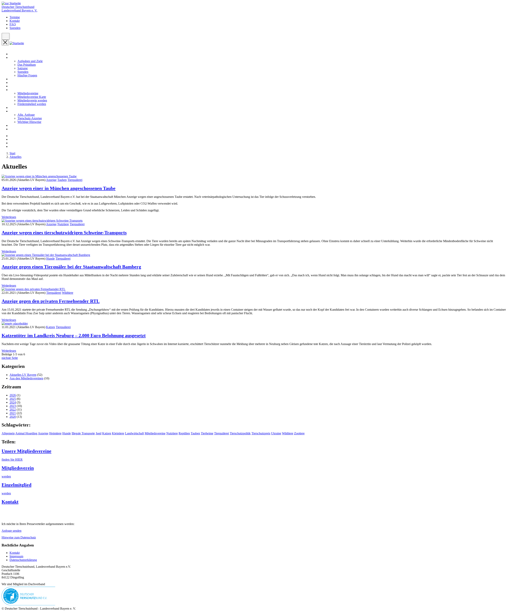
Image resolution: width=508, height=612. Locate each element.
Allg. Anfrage (26, 114)
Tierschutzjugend (20, 129)
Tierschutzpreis (260, 433)
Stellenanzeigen (19, 125)
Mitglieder (16, 89)
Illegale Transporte (83, 433)
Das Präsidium (26, 64)
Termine (15, 17)
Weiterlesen (9, 217)
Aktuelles (15, 79)
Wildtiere (67, 292)
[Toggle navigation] (6, 36)
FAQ (13, 24)
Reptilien (184, 433)
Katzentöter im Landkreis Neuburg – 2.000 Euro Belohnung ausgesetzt (74, 335)
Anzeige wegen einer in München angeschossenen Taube (58, 188)
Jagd (98, 433)
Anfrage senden (11, 530)
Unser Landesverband (23, 57)
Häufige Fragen (27, 75)
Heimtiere (55, 433)
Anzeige (51, 180)
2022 (13, 409)
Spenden (15, 28)
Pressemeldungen (20, 82)
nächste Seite (10, 358)
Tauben (62, 180)
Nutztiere (63, 224)
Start (12, 54)
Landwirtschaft (134, 433)
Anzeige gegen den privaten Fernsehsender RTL (51, 301)
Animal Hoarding (26, 433)
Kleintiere (118, 433)
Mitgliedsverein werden (32, 100)
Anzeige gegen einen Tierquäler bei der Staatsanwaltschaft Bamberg (71, 266)
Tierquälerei (74, 180)
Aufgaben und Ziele (30, 61)
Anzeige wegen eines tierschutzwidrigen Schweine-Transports (64, 232)
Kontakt (15, 20)
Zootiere (299, 433)
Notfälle (15, 107)
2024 (13, 402)
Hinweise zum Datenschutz (19, 537)
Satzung (22, 68)
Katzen (50, 327)
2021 (13, 413)
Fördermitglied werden (31, 104)
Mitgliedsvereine (27, 93)
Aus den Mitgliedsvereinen (26, 378)
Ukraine (276, 433)
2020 (13, 416)
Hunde (50, 258)
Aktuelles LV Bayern (23, 374)
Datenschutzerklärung (23, 560)
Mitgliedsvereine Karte (31, 97)
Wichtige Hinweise (29, 122)
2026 (13, 395)
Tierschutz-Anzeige (29, 118)
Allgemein (8, 433)
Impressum (16, 556)
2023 (13, 406)
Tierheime (207, 433)
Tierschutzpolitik (240, 433)
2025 (13, 398)
